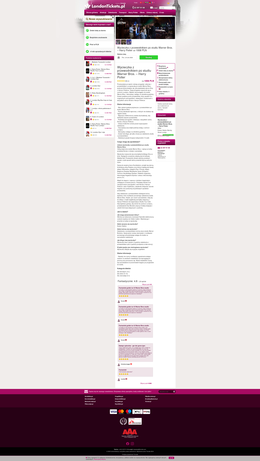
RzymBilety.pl (119, 404)
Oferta (142, 12)
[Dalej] (161, 28)
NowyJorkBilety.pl (120, 399)
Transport (122, 12)
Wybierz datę (121, 54)
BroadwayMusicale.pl (151, 399)
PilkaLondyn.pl (89, 404)
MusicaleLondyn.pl (90, 401)
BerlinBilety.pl (89, 396)
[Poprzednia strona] (129, 28)
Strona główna (92, 12)
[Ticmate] (121, 3)
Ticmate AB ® (150, 451)
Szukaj (149, 57)
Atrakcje (103, 12)
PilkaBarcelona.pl (150, 396)
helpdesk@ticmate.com (139, 449)
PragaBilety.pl (119, 396)
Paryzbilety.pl (119, 401)
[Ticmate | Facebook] (127, 443)
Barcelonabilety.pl (90, 399)
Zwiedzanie (112, 12)
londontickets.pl (115, 451)
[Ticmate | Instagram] (132, 443)
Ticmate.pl (148, 401)
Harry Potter (133, 12)
